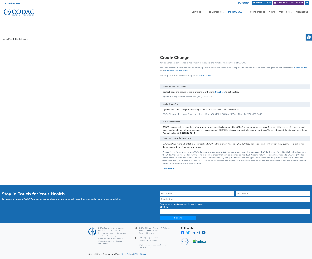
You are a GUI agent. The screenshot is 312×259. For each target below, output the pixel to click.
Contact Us (302, 11)
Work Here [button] (284, 11)
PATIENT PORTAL (263, 3)
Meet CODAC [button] (235, 11)
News (272, 11)
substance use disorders (176, 71)
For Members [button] (215, 11)
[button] (309, 37)
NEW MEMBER (243, 3)
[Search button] (307, 3)
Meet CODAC (14, 39)
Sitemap (143, 254)
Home (4, 39)
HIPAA (135, 254)
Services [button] (196, 11)
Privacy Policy (126, 254)
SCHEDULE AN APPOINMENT (290, 3)
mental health (300, 68)
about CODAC (205, 76)
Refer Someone (257, 11)
